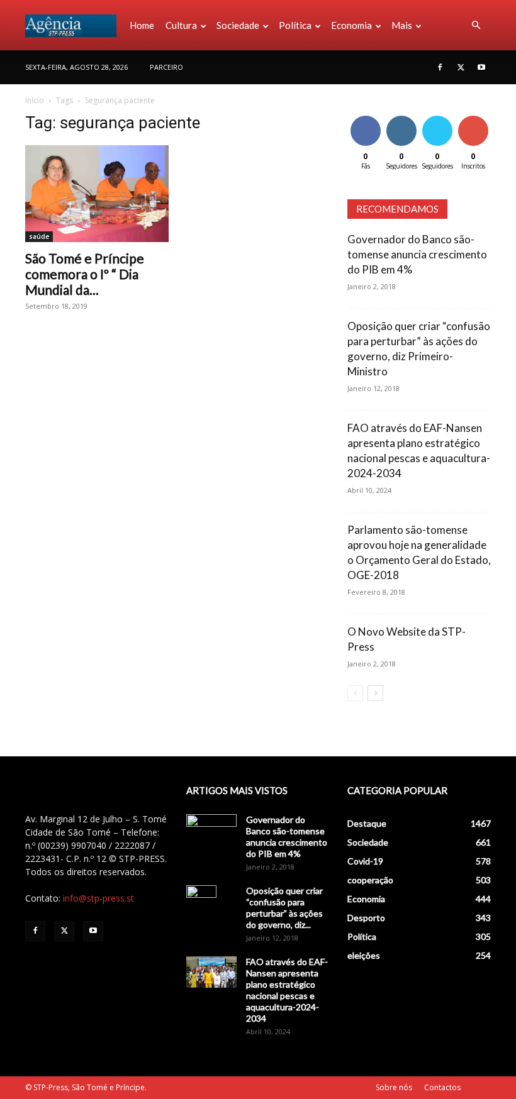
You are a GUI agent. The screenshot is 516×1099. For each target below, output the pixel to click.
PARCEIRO (166, 67)
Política (295, 25)
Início (34, 100)
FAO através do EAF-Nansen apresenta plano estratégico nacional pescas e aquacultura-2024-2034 (287, 990)
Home (142, 25)
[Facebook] (439, 67)
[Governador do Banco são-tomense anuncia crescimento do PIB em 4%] (211, 831)
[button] (476, 25)
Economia (351, 25)
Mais (401, 25)
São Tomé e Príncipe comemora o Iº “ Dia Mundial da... (84, 273)
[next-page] (375, 693)
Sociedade (237, 25)
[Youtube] (481, 67)
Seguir (401, 118)
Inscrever (474, 118)
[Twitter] (460, 67)
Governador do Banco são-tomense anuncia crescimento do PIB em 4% (417, 254)
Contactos (442, 1087)
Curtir (365, 118)
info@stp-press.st (98, 898)
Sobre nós (394, 1087)
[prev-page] (355, 693)
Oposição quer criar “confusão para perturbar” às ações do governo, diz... (284, 907)
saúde (39, 236)
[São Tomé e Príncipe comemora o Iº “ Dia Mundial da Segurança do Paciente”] (97, 193)
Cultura (181, 25)
